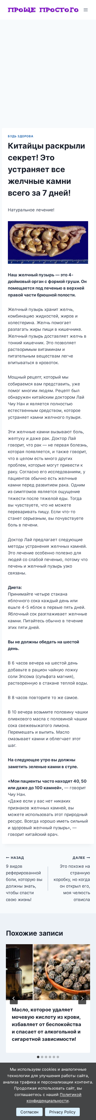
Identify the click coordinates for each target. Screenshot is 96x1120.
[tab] (38, 1057)
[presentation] (48, 972)
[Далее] (82, 998)
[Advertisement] (48, 70)
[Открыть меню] (85, 9)
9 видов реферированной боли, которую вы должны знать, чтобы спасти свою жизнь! (24, 879)
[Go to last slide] (14, 998)
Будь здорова (20, 136)
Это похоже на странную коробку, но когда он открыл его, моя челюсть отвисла (72, 879)
